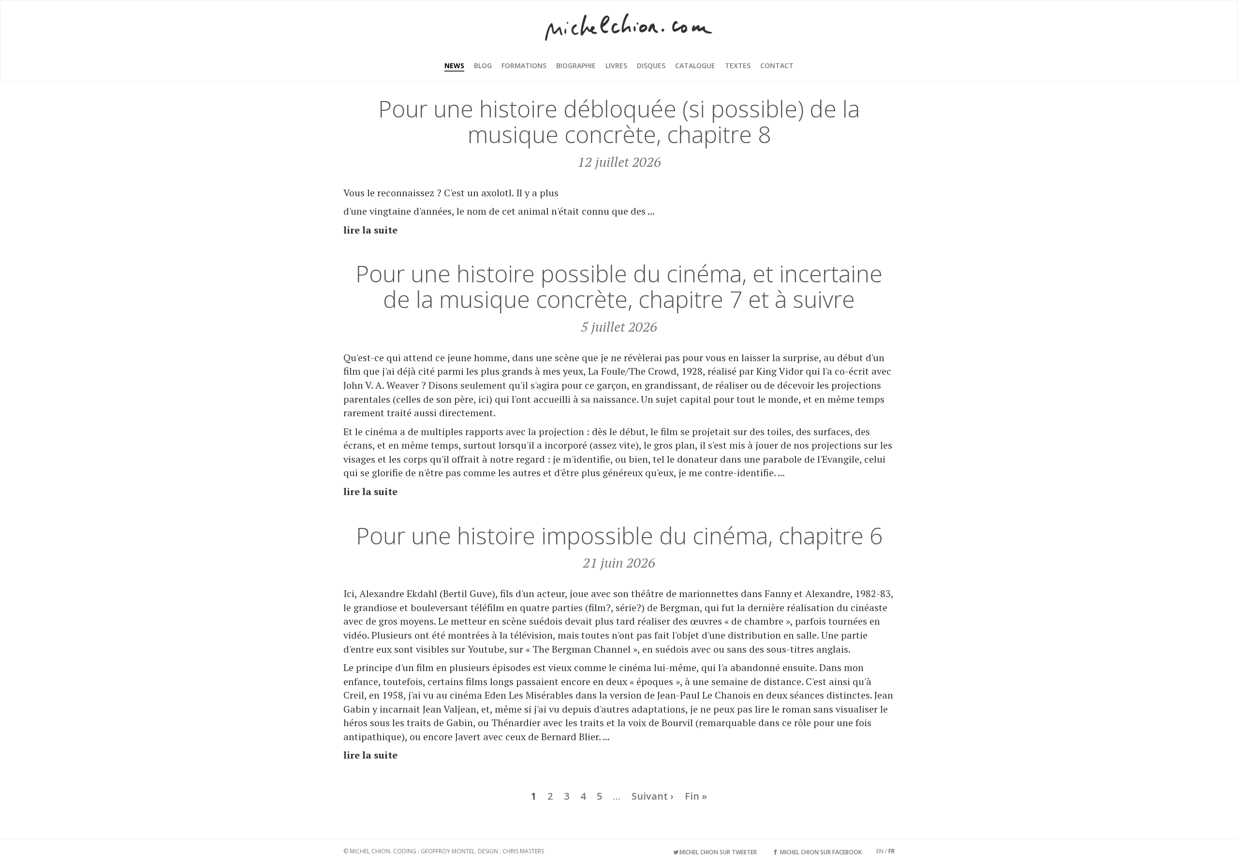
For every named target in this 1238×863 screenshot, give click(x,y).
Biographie (576, 65)
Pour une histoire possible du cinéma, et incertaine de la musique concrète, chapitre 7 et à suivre (619, 286)
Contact (777, 65)
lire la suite (370, 229)
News (454, 65)
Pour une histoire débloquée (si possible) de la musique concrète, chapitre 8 (619, 121)
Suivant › (653, 796)
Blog (483, 65)
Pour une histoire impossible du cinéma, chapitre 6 (619, 535)
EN (880, 851)
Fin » (696, 796)
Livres (616, 65)
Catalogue (695, 65)
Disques (651, 65)
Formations (523, 65)
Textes (738, 65)
